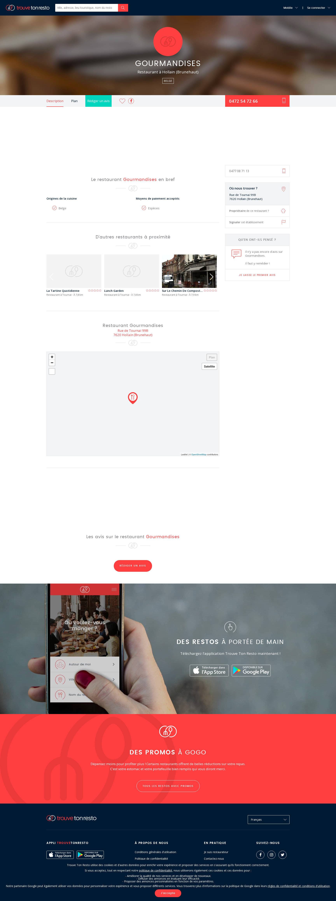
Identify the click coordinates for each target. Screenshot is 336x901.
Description (54, 101)
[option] (75, 275)
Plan (74, 101)
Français (256, 819)
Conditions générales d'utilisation (155, 852)
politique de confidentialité (155, 870)
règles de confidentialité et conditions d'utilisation (299, 886)
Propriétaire (249, 211)
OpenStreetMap (198, 454)
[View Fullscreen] (52, 371)
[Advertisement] (168, 136)
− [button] (52, 362)
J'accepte (168, 893)
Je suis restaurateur (216, 852)
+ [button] (52, 356)
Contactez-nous (214, 858)
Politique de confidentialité (151, 858)
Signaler (246, 222)
